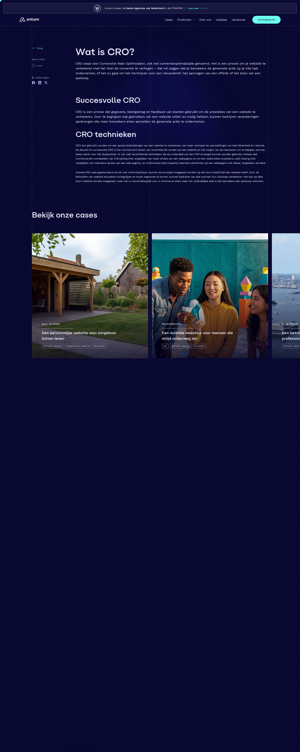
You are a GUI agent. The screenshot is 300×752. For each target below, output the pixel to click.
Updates (221, 19)
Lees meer (193, 8)
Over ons (205, 19)
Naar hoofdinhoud (13, 6)
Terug (39, 48)
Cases (169, 19)
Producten (184, 19)
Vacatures (238, 19)
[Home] (29, 20)
